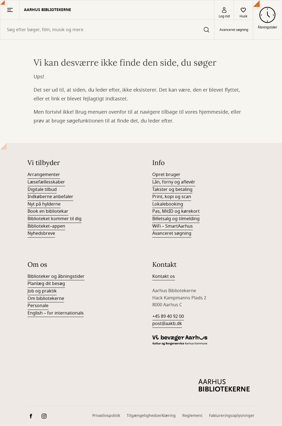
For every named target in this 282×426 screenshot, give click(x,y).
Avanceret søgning (233, 29)
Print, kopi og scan (171, 196)
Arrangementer (44, 174)
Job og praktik (42, 291)
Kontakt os (163, 276)
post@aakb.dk (167, 323)
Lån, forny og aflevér (173, 182)
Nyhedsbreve (41, 233)
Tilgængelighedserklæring (151, 416)
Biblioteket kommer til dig (55, 218)
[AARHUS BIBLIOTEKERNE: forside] (224, 385)
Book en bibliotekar (48, 211)
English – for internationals (56, 313)
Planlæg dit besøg (46, 283)
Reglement (192, 416)
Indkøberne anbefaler (50, 196)
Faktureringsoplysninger (231, 416)
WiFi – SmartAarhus (172, 226)
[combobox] (107, 29)
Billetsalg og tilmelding (176, 218)
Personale (38, 305)
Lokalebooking (167, 204)
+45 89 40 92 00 (168, 316)
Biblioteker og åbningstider (56, 276)
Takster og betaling (172, 189)
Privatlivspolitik (106, 416)
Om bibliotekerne (46, 298)
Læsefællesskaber (46, 182)
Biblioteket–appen (46, 226)
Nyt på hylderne (44, 204)
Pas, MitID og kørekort (176, 211)
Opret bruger (166, 174)
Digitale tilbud (42, 189)
